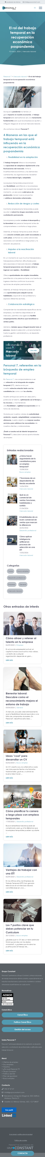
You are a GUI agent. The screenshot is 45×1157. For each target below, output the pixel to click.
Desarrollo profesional (28, 530)
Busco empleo (25, 472)
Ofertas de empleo (10, 1062)
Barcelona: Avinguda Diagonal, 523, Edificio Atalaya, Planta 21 (21, 1097)
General (19, 707)
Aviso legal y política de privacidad (20, 1134)
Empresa (19, 645)
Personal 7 (7, 76)
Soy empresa (8, 1064)
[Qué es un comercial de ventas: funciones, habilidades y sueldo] (12, 498)
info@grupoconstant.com (32, 2)
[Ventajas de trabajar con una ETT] (22, 855)
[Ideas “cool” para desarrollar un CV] (22, 741)
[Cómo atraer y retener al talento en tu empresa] (22, 623)
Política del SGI (9, 1074)
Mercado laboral (29, 51)
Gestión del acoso (22, 1029)
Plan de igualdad (10, 1076)
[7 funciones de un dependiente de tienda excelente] (12, 482)
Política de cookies (21, 1140)
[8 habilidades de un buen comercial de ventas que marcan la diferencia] (12, 521)
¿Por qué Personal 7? (11, 1069)
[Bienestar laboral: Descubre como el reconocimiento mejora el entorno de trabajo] (22, 678)
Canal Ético (22, 1015)
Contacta (23, 1153)
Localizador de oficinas (13, 2)
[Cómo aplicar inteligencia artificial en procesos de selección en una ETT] (12, 540)
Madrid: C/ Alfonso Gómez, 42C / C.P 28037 (21, 1102)
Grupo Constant (9, 1071)
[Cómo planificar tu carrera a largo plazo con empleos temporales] (22, 796)
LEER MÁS (9, 660)
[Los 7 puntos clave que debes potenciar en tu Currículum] (22, 910)
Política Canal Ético (22, 1022)
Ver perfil (9, 1110)
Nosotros (6, 1067)
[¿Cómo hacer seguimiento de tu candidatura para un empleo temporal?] (12, 460)
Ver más (33, 350)
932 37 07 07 (9, 1089)
